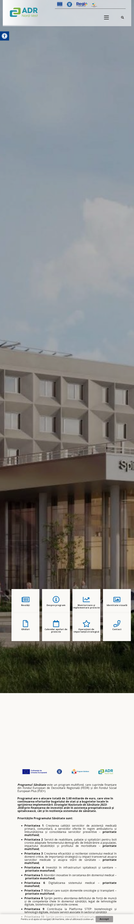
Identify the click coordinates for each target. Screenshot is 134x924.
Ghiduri (25, 629)
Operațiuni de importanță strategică (86, 630)
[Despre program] (56, 599)
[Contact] (116, 623)
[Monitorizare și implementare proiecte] (86, 599)
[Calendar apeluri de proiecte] (56, 623)
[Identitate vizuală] (116, 599)
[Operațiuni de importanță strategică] (86, 623)
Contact (116, 629)
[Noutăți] (25, 599)
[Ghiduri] (25, 623)
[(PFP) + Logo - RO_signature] (23, 12)
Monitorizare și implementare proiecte (86, 606)
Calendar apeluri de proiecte (55, 630)
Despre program (56, 605)
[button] (4, 35)
